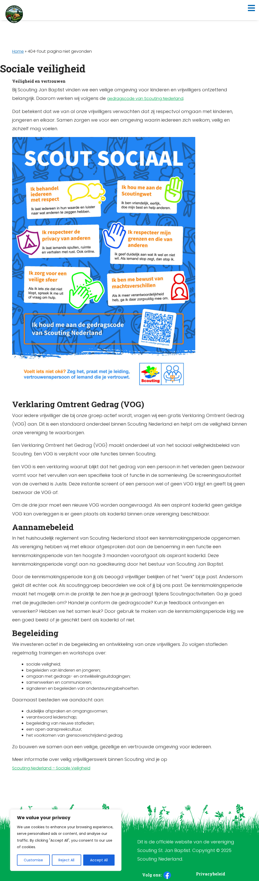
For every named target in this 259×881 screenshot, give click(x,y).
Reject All (66, 860)
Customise (33, 860)
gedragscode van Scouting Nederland (145, 98)
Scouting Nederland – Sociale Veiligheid (51, 768)
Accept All (99, 860)
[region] (65, 840)
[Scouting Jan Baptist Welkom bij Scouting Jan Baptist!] (14, 14)
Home (18, 51)
